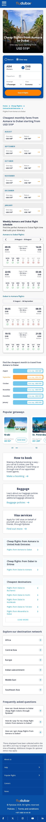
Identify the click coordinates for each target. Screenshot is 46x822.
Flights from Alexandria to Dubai (18, 612)
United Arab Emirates (11, 108)
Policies (11, 808)
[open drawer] (4, 3)
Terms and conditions (28, 808)
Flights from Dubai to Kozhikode (16, 600)
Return (10, 59)
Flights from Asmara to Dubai (19, 549)
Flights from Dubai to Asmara (19, 569)
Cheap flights (16, 106)
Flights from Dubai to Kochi (18, 595)
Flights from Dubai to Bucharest (16, 589)
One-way (23, 59)
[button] (23, 640)
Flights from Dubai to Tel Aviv (19, 607)
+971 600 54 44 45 (23, 812)
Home (5, 106)
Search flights (23, 93)
